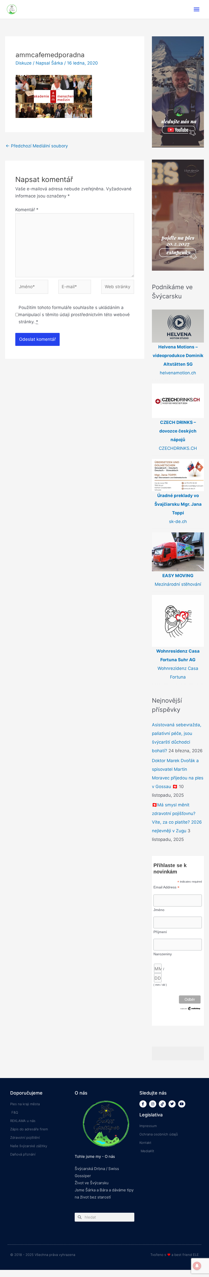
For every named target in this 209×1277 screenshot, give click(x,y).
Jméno (158, 910)
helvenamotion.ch (178, 372)
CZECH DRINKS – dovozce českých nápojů (178, 431)
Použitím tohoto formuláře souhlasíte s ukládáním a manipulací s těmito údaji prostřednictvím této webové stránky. (74, 314)
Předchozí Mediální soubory (37, 145)
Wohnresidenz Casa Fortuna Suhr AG (178, 655)
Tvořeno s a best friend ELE (174, 1255)
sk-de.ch (178, 521)
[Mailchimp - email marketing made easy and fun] (190, 1008)
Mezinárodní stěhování (178, 584)
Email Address (166, 887)
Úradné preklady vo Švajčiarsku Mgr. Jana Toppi (178, 504)
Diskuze (24, 63)
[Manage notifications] (197, 1266)
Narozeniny (162, 954)
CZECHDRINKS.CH (178, 448)
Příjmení (160, 932)
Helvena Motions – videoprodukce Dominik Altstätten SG (178, 355)
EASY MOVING (177, 575)
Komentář (26, 209)
